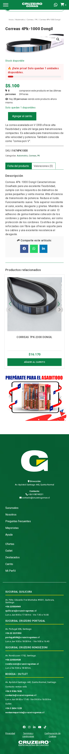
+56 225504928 (13, 659)
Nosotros (10, 514)
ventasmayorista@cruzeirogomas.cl (24, 712)
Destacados (12, 557)
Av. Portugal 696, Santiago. (18, 629)
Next (60, 397)
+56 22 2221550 (13, 633)
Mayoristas (12, 528)
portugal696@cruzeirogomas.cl (22, 637)
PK (36, 20)
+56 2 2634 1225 (13, 708)
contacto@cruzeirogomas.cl (36, 497)
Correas (30, 20)
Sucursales (11, 507)
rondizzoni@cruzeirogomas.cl (22, 664)
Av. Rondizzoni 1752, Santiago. (20, 655)
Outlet (8, 550)
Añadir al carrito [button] (34, 362)
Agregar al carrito (22, 116)
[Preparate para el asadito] (34, 397)
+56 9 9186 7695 (13, 691)
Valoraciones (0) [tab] (43, 166)
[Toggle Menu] (5, 4)
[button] (58, 39)
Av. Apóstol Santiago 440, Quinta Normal (34, 484)
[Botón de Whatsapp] (55, 4)
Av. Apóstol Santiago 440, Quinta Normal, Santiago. (31, 682)
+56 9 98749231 (35, 494)
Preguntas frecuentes (18, 521)
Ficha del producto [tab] (18, 166)
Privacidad (10, 733)
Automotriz (20, 20)
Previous (9, 397)
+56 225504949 (13, 606)
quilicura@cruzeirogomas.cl (21, 610)
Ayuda (9, 534)
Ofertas (9, 544)
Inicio (11, 20)
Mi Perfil (10, 570)
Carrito (9, 564)
